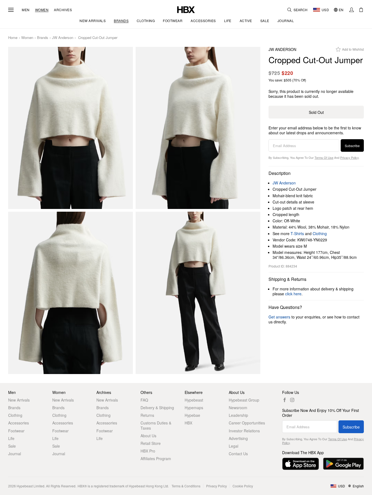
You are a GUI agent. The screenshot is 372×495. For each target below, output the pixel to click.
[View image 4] (198, 293)
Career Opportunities (247, 422)
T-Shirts (297, 233)
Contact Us (238, 453)
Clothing (320, 233)
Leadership (238, 415)
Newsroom (238, 407)
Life (11, 438)
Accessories (18, 422)
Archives (63, 9)
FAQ (144, 399)
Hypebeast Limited (30, 486)
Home (12, 37)
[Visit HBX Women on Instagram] (292, 399)
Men (26, 9)
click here (293, 293)
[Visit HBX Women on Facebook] (284, 399)
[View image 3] (70, 293)
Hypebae (192, 415)
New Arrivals (19, 399)
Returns (147, 415)
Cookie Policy (243, 486)
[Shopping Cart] (361, 10)
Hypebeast (194, 399)
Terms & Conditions (186, 486)
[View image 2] (198, 128)
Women (42, 9)
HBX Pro (148, 450)
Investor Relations (244, 430)
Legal (233, 446)
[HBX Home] (186, 9)
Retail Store (151, 443)
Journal (14, 453)
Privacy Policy (349, 157)
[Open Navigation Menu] (11, 10)
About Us (148, 435)
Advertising (238, 438)
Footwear (16, 430)
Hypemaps (194, 407)
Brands (42, 37)
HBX (188, 422)
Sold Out (316, 112)
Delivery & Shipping (157, 407)
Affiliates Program (156, 458)
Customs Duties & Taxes (156, 425)
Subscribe (352, 145)
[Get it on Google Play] (343, 464)
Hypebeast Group (244, 399)
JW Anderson (62, 37)
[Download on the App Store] (300, 464)
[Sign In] (351, 10)
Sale (12, 446)
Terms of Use (324, 157)
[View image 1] (70, 128)
